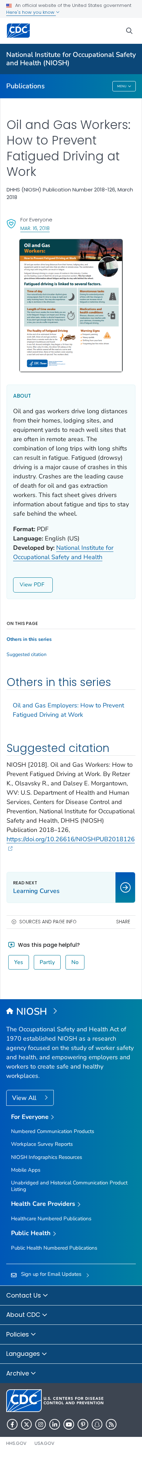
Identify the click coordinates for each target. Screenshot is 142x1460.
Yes (18, 962)
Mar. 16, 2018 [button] (35, 228)
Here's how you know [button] (31, 12)
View (26, 584)
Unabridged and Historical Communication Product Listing (69, 1186)
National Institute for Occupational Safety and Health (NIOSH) (71, 59)
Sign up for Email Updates (51, 1274)
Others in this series (29, 639)
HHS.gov (16, 1443)
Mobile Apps (25, 1169)
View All (25, 1098)
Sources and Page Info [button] (48, 921)
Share (123, 921)
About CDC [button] (24, 1314)
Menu (121, 86)
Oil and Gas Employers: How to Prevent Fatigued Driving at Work (68, 710)
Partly (47, 962)
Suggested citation (27, 655)
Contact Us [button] (24, 1295)
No (75, 962)
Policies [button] (18, 1334)
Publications (25, 86)
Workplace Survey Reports (42, 1144)
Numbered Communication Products (52, 1131)
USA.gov (44, 1443)
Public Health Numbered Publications (54, 1247)
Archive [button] (18, 1373)
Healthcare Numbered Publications (51, 1218)
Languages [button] (24, 1353)
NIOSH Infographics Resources (46, 1157)
